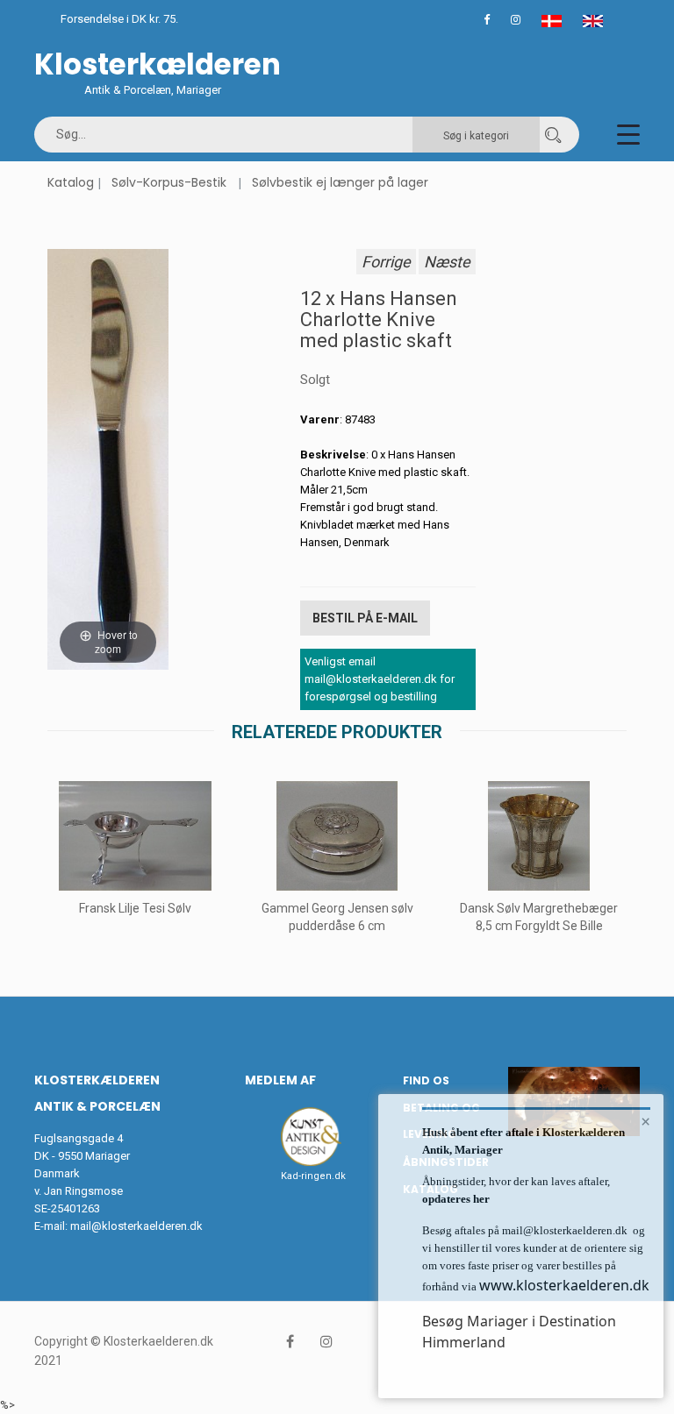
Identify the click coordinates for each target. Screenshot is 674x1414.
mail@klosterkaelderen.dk (136, 1226)
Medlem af (280, 1080)
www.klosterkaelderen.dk (564, 1285)
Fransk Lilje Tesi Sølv (135, 908)
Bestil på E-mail (365, 618)
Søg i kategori (476, 136)
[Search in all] (553, 135)
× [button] (645, 1121)
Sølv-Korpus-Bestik (168, 182)
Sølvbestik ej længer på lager (340, 182)
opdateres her (456, 1198)
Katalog (70, 182)
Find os (426, 1080)
